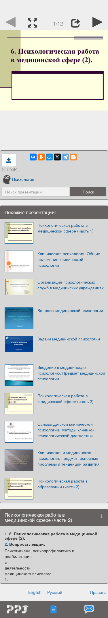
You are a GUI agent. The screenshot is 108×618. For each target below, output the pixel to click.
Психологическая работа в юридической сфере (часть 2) (65, 398)
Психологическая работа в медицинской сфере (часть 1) (65, 228)
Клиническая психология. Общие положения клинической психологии (68, 259)
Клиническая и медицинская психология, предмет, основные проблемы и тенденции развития (68, 458)
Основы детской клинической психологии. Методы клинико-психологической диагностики (65, 429)
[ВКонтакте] (33, 157)
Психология (23, 179)
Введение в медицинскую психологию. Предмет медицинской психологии (71, 372)
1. (6, 533)
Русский (54, 592)
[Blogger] (73, 157)
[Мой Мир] (49, 157)
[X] (57, 157)
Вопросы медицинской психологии (70, 310)
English (34, 592)
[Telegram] (65, 157)
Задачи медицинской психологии (68, 339)
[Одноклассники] (41, 157)
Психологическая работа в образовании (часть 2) (62, 483)
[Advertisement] (54, 7)
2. (6, 544)
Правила (98, 592)
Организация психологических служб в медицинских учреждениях (70, 284)
